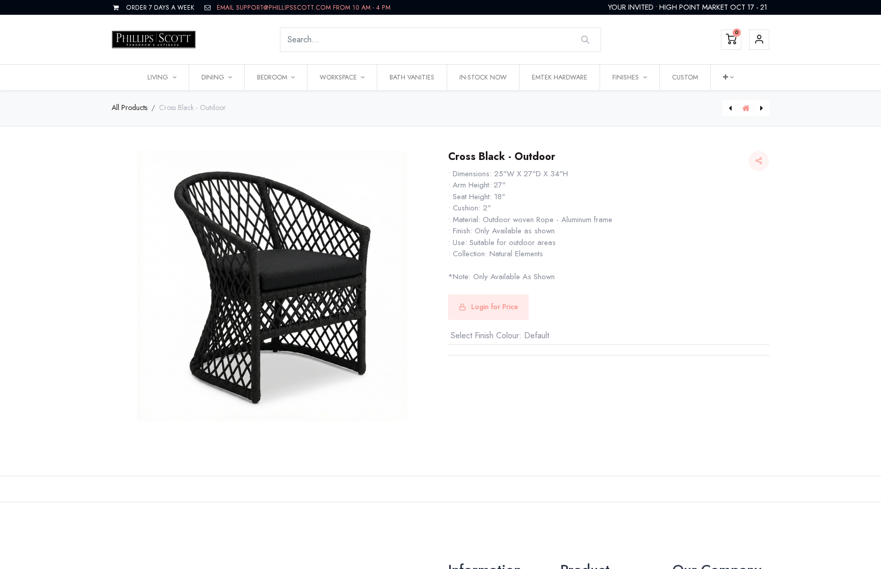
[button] (728, 77)
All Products (129, 107)
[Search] (586, 39)
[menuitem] (411, 77)
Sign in (759, 40)
